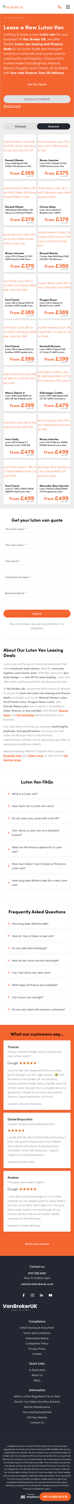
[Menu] (67, 6)
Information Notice (37, 1338)
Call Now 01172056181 (37, 99)
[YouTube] (50, 1296)
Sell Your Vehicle (37, 1417)
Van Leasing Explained (37, 1412)
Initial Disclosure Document (37, 1327)
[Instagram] (32, 1296)
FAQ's (37, 1380)
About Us (37, 1375)
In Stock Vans (37, 1370)
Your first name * (15, 529)
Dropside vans (12, 755)
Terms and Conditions (37, 1333)
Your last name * (15, 545)
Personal (20, 126)
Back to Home (16, 17)
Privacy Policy (37, 1348)
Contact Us (37, 1422)
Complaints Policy (37, 1343)
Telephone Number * (18, 577)
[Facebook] (23, 1296)
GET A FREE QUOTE (55, 1496)
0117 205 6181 (37, 1273)
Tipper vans (35, 755)
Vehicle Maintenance (37, 1407)
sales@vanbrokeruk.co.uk (37, 1284)
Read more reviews (37, 1244)
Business (53, 126)
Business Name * (15, 593)
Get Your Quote (37, 84)
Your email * (12, 561)
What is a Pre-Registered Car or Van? (37, 1396)
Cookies (37, 1354)
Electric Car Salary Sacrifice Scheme (37, 1401)
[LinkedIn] (41, 1296)
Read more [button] (12, 105)
